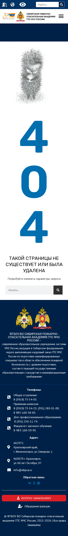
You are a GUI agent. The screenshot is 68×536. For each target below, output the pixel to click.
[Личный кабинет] (5, 5)
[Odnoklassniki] (34, 483)
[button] (61, 16)
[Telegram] (38, 483)
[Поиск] (61, 4)
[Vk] (29, 483)
